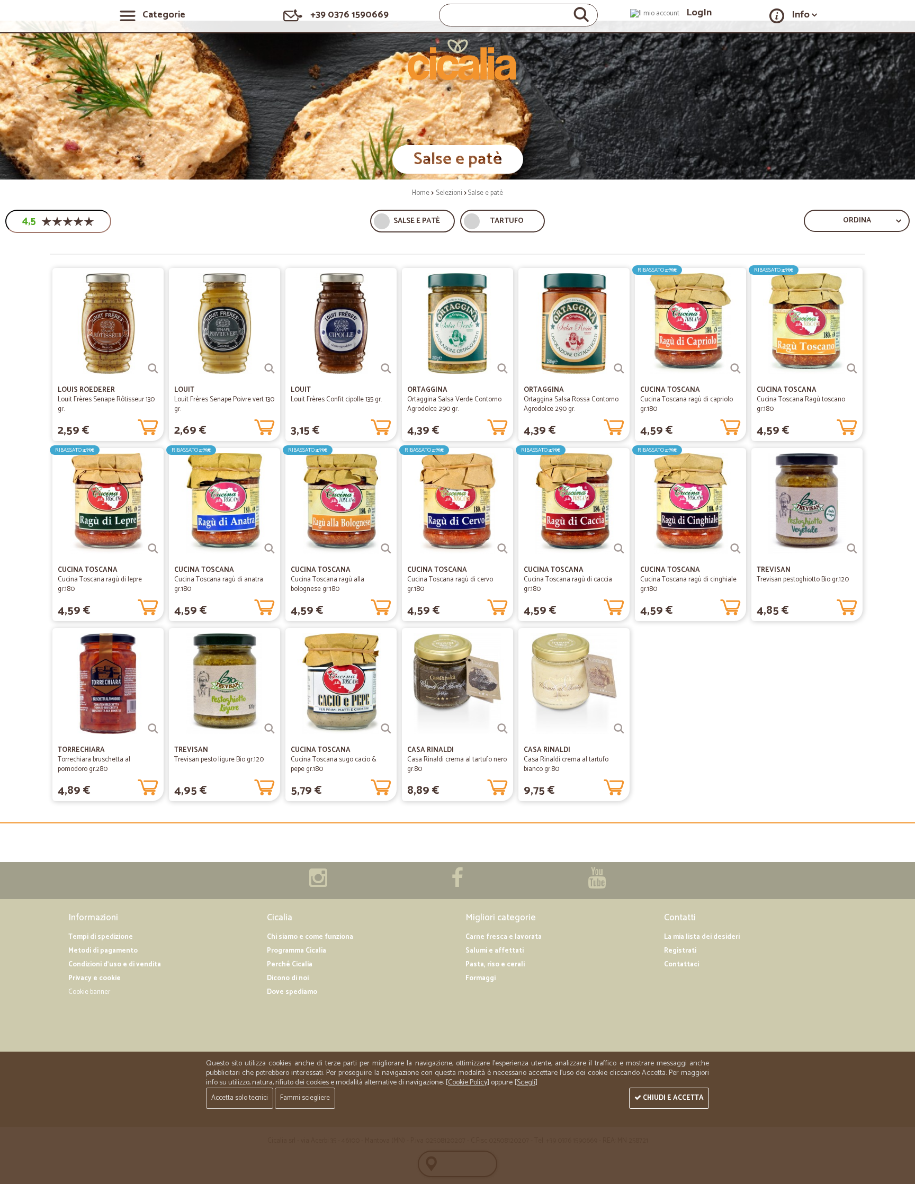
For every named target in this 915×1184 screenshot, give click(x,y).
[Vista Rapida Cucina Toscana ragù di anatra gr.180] (269, 548)
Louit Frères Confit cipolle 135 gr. (336, 399)
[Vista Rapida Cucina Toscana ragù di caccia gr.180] (619, 548)
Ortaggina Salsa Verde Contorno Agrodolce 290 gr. (454, 404)
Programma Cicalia (296, 950)
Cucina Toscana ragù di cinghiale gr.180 (688, 584)
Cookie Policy (467, 1083)
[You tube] (597, 883)
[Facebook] (457, 883)
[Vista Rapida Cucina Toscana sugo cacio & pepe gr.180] (386, 728)
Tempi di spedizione (100, 937)
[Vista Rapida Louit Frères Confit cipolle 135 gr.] (386, 368)
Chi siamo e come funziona (310, 937)
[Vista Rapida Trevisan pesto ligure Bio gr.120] (269, 728)
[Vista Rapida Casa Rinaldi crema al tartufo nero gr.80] (502, 728)
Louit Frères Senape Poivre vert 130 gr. (224, 404)
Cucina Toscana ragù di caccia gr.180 (568, 584)
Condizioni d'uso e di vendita (114, 964)
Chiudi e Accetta (672, 1098)
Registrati (680, 950)
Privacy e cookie (94, 978)
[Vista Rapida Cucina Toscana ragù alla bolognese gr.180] (386, 548)
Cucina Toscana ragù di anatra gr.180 (218, 584)
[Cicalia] (458, 60)
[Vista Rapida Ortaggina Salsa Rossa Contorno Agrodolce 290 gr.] (619, 368)
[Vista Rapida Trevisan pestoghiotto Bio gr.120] (852, 548)
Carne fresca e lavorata (503, 937)
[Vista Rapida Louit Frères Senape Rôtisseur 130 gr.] (153, 368)
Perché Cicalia (289, 964)
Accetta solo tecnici (239, 1098)
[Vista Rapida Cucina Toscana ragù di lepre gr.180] (153, 548)
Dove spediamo (292, 992)
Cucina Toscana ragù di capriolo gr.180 (686, 404)
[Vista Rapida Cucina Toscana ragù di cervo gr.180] (502, 548)
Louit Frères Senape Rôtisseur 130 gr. (106, 404)
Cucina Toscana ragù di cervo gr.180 (450, 584)
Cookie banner (89, 992)
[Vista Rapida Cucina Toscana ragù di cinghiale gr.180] (735, 548)
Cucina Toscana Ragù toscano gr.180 (801, 404)
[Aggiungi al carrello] (147, 425)
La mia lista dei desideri (702, 937)
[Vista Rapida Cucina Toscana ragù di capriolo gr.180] (735, 368)
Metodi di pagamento (103, 950)
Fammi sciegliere (305, 1098)
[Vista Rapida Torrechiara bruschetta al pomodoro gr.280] (153, 728)
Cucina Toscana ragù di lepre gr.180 (100, 584)
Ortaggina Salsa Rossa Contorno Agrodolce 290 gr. (571, 404)
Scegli (526, 1083)
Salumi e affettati (494, 950)
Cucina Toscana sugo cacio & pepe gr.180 (333, 764)
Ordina (857, 220)
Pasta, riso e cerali (495, 964)
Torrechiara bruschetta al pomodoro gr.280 (94, 764)
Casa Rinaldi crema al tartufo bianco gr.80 (566, 764)
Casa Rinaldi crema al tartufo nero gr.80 (457, 764)
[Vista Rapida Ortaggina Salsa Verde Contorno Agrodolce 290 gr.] (502, 368)
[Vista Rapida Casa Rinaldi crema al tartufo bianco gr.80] (619, 728)
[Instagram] (318, 883)
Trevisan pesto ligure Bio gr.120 (219, 759)
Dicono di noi (288, 978)
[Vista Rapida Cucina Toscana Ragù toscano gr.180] (852, 368)
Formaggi (480, 978)
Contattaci (681, 964)
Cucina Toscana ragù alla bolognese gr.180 (327, 584)
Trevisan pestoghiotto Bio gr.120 (803, 579)
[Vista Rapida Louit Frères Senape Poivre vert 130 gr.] (269, 368)
